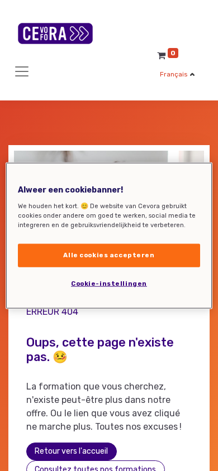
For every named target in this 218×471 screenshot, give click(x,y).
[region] (109, 235)
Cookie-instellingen (109, 283)
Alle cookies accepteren (108, 254)
